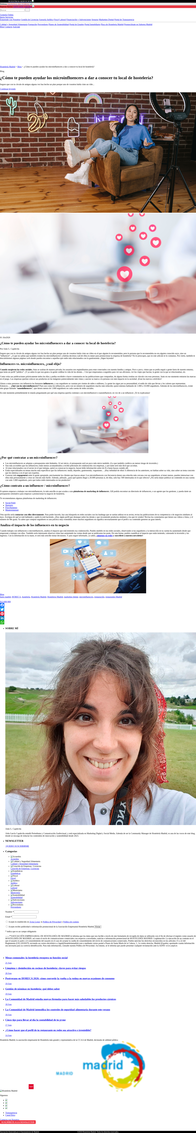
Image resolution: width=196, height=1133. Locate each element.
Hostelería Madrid (7, 67)
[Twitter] (98, 609)
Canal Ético (10, 1115)
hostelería (26, 597)
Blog (2, 27)
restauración (99, 597)
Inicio (2, 17)
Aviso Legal (34, 922)
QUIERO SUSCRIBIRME (17, 846)
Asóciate (16, 27)
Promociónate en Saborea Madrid (138, 24)
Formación (32, 24)
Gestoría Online (7, 15)
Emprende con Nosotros (10, 19)
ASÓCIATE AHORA (22, 7)
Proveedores (43, 24)
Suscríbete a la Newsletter (17, 1122)
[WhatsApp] (98, 622)
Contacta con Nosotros (9, 1120)
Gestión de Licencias (30, 19)
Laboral (62, 19)
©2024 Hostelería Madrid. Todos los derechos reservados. (98, 1132)
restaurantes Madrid (113, 597)
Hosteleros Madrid (55, 597)
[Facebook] (98, 605)
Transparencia (11, 1113)
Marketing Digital (106, 19)
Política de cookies (71, 922)
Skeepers (9, 505)
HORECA (16, 597)
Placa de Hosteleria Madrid (112, 24)
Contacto (8, 27)
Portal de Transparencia (124, 19)
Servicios (9, 17)
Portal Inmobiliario (92, 24)
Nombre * (9, 912)
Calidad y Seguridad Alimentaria (13, 24)
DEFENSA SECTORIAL (18, 4)
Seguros (95, 19)
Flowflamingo (11, 507)
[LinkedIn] (98, 618)
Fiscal (56, 19)
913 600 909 (5, 602)
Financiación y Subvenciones (78, 19)
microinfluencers (86, 597)
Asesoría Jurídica (46, 19)
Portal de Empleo (76, 24)
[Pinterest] (98, 614)
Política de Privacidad (52, 922)
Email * (8, 917)
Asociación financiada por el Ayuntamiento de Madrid (19, 1132)
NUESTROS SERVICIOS (19, 1)
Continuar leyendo (8, 89)
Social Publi (10, 503)
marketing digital (71, 597)
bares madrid (5, 597)
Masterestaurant (12, 510)
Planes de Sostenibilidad (59, 24)
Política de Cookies (8, 1130)
